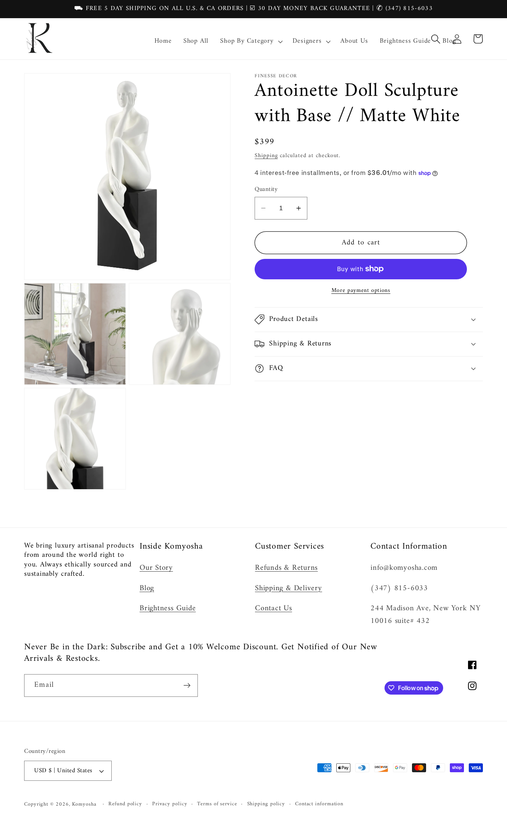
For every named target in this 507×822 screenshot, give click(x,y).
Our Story (156, 568)
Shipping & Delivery (288, 588)
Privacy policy (169, 804)
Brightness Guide (168, 608)
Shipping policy (266, 804)
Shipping (266, 155)
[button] (251, 42)
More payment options (360, 291)
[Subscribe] (186, 685)
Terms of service (217, 804)
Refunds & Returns (286, 568)
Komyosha (84, 804)
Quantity (266, 189)
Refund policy (125, 804)
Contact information (319, 804)
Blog (147, 588)
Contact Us (273, 608)
